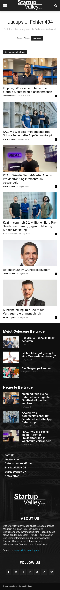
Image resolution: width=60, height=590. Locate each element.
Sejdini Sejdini (9, 317)
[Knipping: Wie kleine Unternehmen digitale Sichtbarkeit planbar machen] (30, 71)
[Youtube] (51, 572)
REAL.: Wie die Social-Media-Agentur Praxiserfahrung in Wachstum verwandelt (28, 179)
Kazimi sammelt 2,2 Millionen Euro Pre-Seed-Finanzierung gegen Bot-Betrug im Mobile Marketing (30, 226)
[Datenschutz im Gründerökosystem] (30, 253)
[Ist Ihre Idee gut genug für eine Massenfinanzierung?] (11, 357)
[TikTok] (30, 572)
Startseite (37, 38)
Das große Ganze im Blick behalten (38, 339)
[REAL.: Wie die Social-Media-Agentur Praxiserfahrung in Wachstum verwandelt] (30, 158)
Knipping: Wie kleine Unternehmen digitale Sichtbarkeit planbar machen (27, 90)
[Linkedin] (23, 572)
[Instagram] (15, 572)
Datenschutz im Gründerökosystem (26, 270)
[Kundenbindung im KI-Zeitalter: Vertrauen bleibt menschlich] (30, 293)
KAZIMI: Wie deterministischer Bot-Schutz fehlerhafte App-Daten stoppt (27, 133)
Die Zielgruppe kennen (36, 368)
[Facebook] (8, 572)
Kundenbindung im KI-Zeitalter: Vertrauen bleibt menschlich (23, 311)
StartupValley (9, 139)
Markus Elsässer (10, 234)
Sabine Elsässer (9, 96)
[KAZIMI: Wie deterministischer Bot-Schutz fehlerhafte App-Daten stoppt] (30, 115)
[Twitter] (44, 572)
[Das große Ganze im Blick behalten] (11, 342)
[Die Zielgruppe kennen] (11, 372)
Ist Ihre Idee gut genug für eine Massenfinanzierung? (39, 355)
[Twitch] (37, 572)
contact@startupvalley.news (27, 550)
